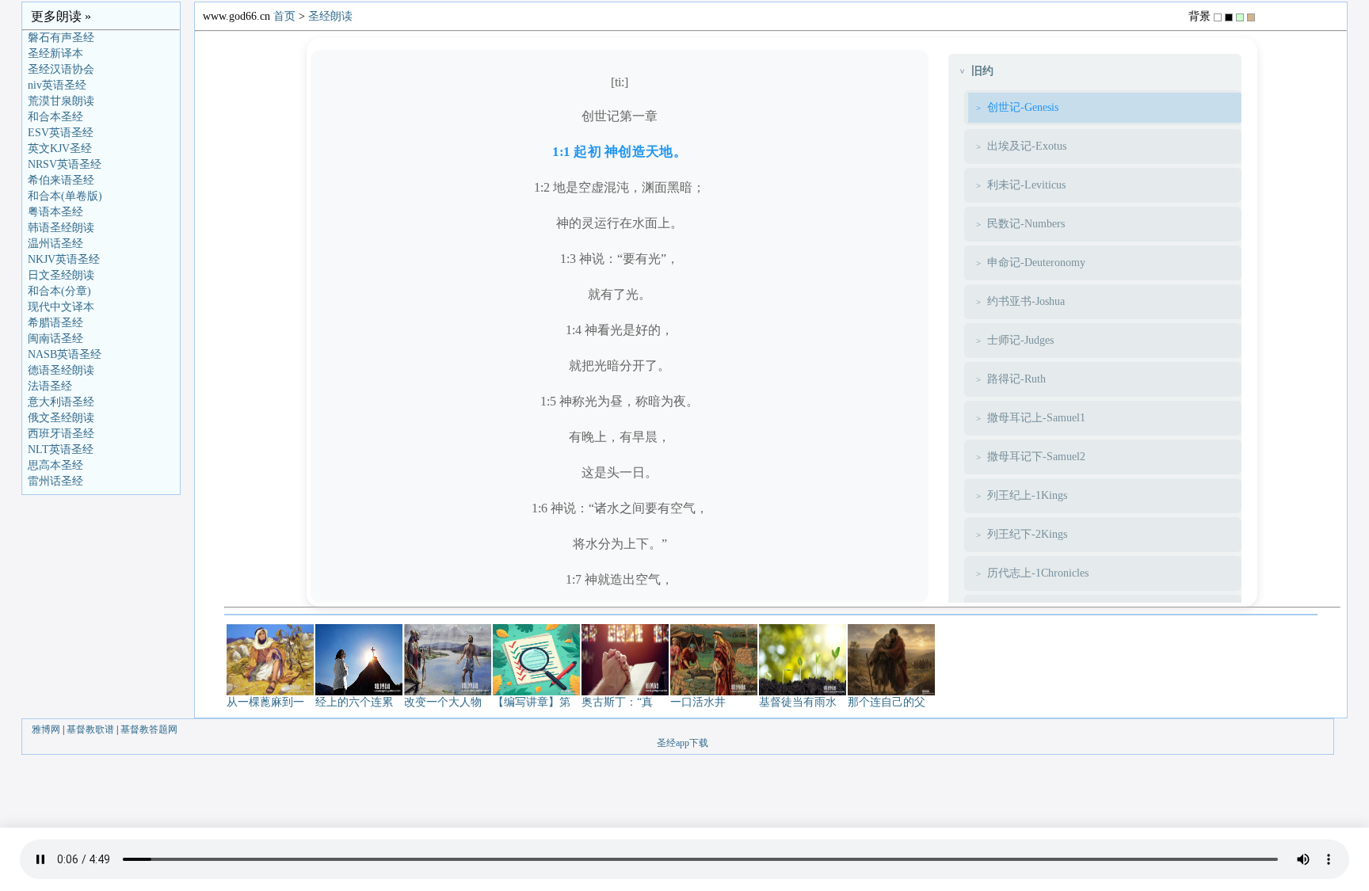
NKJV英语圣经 (64, 259)
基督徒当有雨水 (798, 702)
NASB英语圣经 (64, 354)
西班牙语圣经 (61, 434)
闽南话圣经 (55, 339)
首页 (284, 16)
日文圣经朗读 (61, 275)
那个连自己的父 (886, 702)
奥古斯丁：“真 (617, 702)
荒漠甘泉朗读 (61, 101)
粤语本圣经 (55, 212)
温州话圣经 (55, 243)
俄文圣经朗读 (61, 418)
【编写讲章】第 (531, 702)
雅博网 (46, 729)
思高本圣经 (55, 465)
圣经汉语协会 (61, 69)
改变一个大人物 (443, 702)
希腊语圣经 (55, 323)
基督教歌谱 (90, 729)
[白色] (1218, 17)
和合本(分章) (59, 291)
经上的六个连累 (354, 702)
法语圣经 (50, 386)
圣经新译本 (55, 53)
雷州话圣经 (55, 481)
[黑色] (1229, 17)
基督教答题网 (148, 729)
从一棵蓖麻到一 (265, 702)
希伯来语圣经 (61, 180)
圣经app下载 (682, 742)
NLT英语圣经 (60, 449)
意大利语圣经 (61, 402)
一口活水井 (698, 702)
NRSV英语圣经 (64, 164)
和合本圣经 (55, 117)
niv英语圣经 (57, 85)
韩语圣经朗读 (61, 228)
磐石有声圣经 (61, 38)
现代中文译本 (61, 307)
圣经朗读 (330, 16)
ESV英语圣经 (60, 133)
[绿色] (1240, 17)
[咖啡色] (1251, 17)
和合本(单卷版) (65, 196)
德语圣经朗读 (61, 370)
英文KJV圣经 (60, 148)
